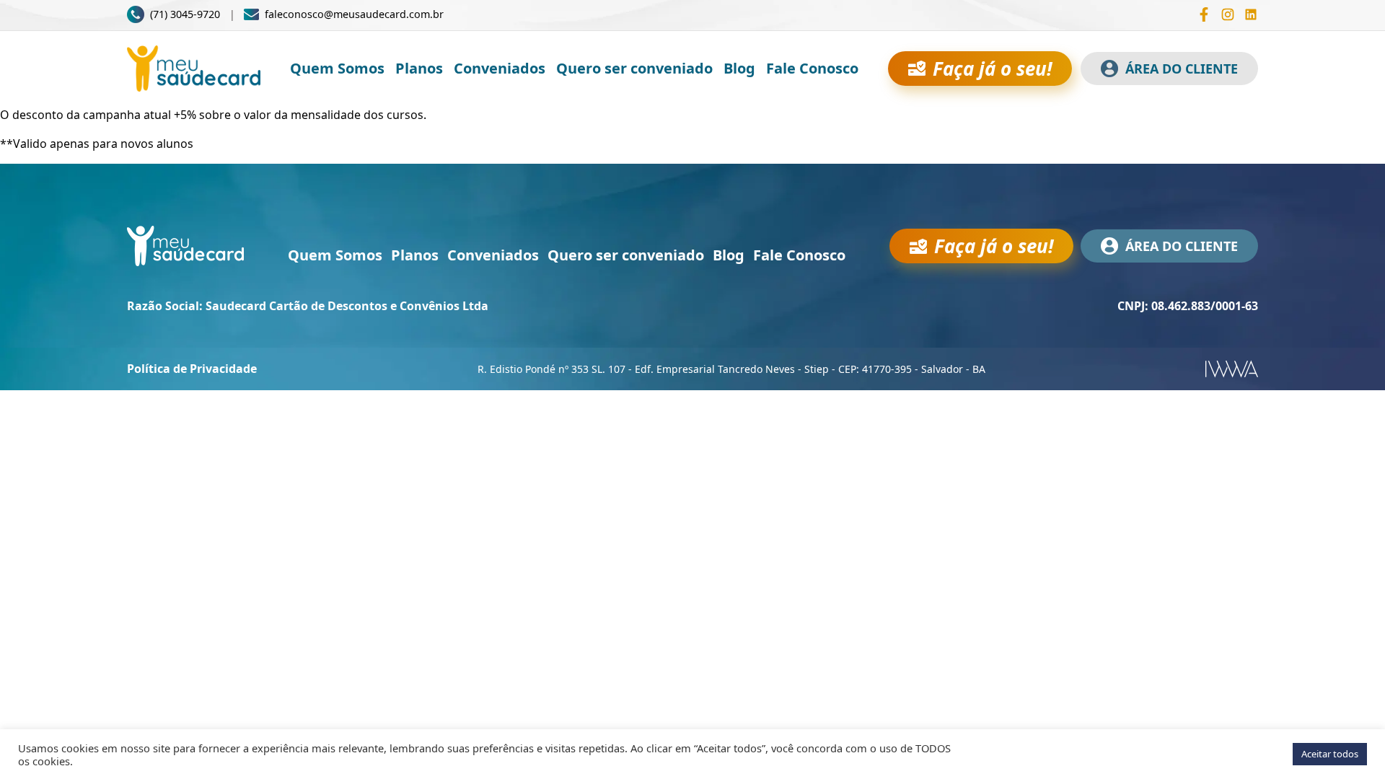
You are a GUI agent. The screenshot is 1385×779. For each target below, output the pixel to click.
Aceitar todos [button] (1329, 753)
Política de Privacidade (192, 369)
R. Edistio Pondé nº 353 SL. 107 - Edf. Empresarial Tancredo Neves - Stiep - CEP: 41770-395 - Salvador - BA (731, 369)
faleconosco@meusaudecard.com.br (354, 14)
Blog (739, 68)
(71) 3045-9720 (185, 14)
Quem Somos (337, 68)
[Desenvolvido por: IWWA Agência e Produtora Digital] (1231, 369)
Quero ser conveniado (634, 68)
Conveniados (499, 68)
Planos (419, 68)
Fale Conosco (812, 68)
